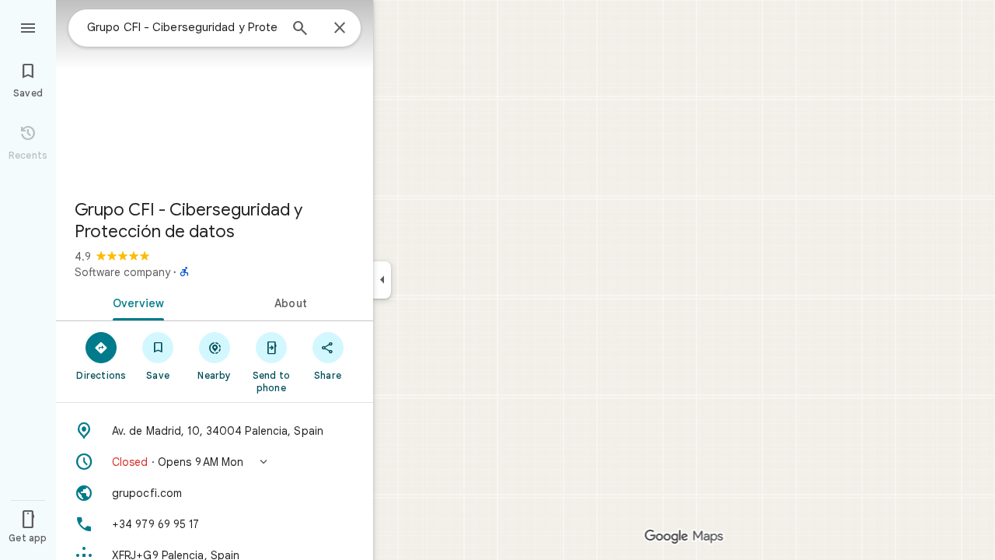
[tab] (135, 301)
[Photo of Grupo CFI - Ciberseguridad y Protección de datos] (214, 93)
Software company (122, 272)
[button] (214, 462)
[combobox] (182, 27)
